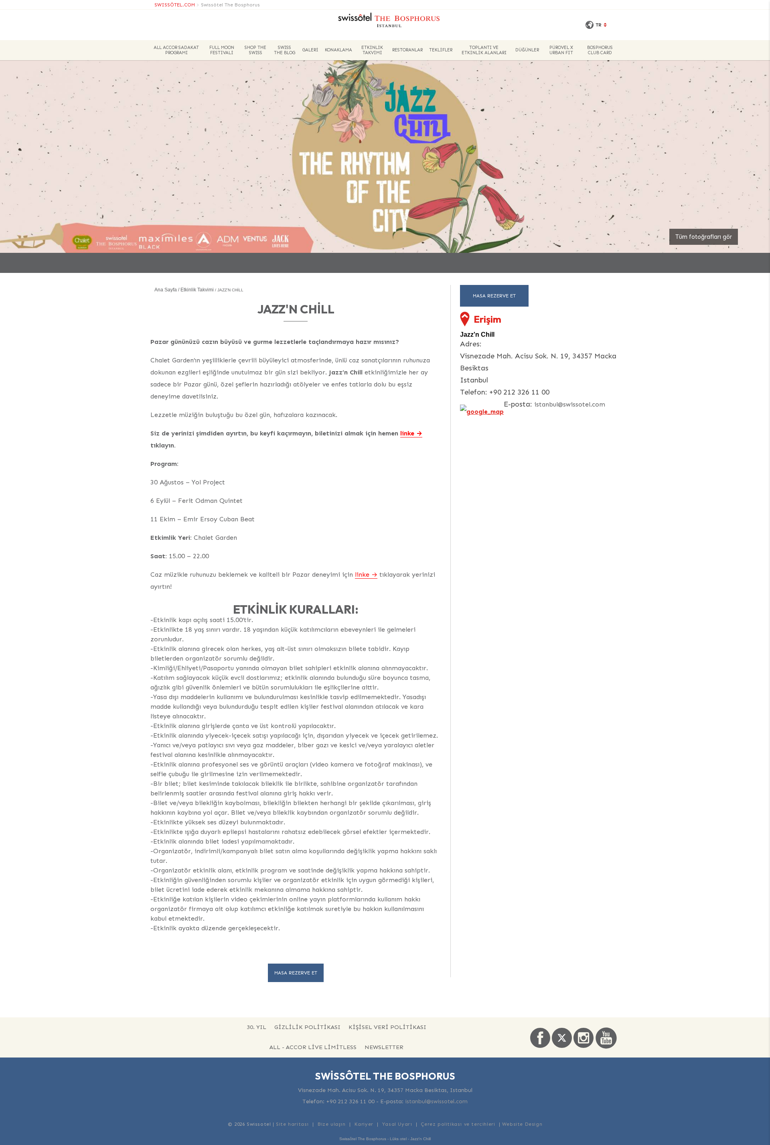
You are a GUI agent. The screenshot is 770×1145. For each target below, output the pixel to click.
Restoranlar (407, 50)
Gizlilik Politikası (307, 1027)
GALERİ (310, 50)
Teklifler (440, 50)
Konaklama (338, 50)
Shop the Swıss (255, 50)
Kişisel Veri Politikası (387, 1027)
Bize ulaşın (332, 1124)
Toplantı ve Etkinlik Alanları (484, 50)
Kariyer (364, 1124)
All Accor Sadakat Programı (176, 50)
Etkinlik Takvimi (372, 50)
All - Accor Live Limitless (313, 1047)
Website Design (522, 1124)
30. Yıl (256, 1027)
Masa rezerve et (295, 973)
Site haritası (292, 1124)
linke (407, 433)
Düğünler (527, 50)
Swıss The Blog (284, 50)
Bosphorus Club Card (600, 50)
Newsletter (384, 1047)
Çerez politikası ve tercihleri (458, 1124)
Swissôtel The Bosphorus (230, 5)
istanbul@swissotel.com (569, 404)
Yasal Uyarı (397, 1124)
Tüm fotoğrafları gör (703, 236)
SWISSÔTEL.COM (174, 5)
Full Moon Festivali (221, 50)
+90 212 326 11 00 (350, 1101)
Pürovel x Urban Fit (561, 50)
